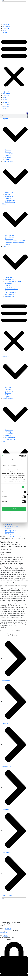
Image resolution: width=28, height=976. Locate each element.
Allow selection (14, 514)
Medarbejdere (9, 283)
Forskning (8, 152)
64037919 (5, 936)
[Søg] (27, 116)
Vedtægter (8, 291)
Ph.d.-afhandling (10, 202)
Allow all (14, 508)
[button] (14, 62)
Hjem (7, 537)
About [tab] (23, 460)
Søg (1, 115)
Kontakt (4, 32)
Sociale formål (9, 154)
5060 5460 (8, 929)
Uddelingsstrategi (10, 293)
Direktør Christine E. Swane (13, 281)
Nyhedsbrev (6, 26)
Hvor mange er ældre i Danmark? (15, 241)
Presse (4, 30)
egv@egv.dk (3, 933)
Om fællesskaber (10, 237)
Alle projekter (9, 192)
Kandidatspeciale (10, 200)
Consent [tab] (5, 460)
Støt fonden (5, 28)
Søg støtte (8, 150)
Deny (14, 519)
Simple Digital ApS (23, 975)
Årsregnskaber (9, 294)
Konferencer (8, 287)
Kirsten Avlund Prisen (11, 289)
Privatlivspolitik (9, 296)
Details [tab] (14, 460)
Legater (7, 159)
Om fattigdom (9, 239)
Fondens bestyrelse (10, 279)
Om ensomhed (9, 235)
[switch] (24, 492)
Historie (7, 285)
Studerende (8, 157)
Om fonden (8, 277)
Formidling (8, 155)
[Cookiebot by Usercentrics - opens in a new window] (19, 456)
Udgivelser (5, 24)
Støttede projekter (14, 537)
